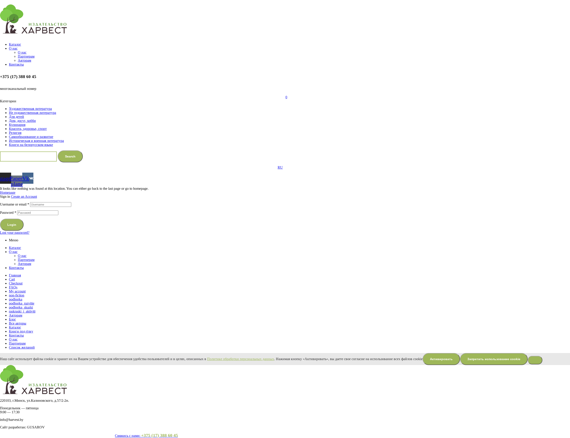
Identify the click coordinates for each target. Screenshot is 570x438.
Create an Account (24, 196)
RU (280, 167)
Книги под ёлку (21, 331)
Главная (15, 275)
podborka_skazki (21, 307)
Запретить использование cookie (493, 359)
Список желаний (22, 347)
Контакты (16, 268)
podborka (15, 299)
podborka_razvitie (21, 303)
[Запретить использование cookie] (535, 360)
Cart (12, 279)
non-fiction (16, 295)
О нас (13, 252)
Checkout (15, 283)
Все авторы (17, 323)
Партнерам (26, 260)
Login (11, 224)
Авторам (24, 264)
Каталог (15, 248)
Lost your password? (14, 232)
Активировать (441, 359)
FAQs (13, 287)
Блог (12, 319)
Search (70, 156)
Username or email (14, 204)
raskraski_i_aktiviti (22, 311)
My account (17, 291)
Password (8, 212)
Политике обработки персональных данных (240, 359)
